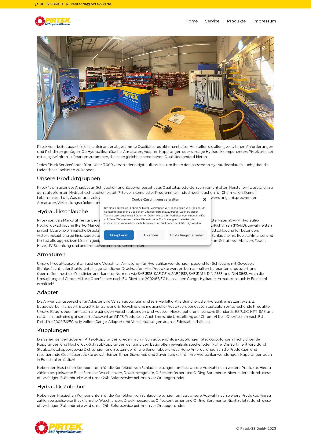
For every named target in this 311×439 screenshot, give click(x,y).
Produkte (236, 21)
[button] (205, 199)
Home (192, 21)
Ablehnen (150, 235)
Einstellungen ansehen (187, 235)
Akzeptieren (119, 235)
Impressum (264, 21)
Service (212, 21)
